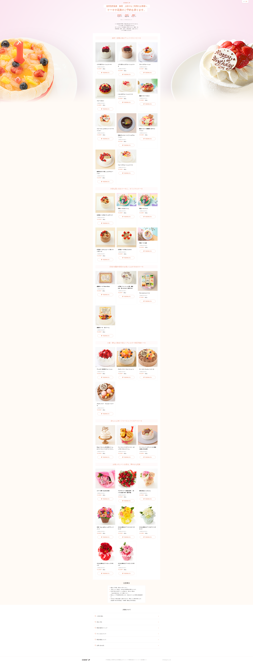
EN (246, 1)
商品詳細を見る (106, 72)
